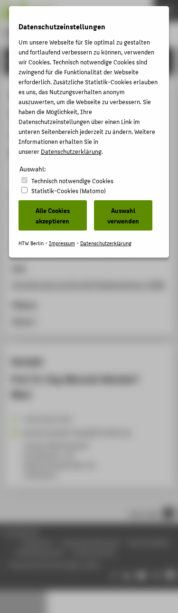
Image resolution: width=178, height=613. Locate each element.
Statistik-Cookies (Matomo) (68, 190)
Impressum (62, 243)
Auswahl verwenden (123, 215)
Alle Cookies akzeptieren (53, 215)
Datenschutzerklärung (71, 151)
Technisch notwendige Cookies (72, 181)
